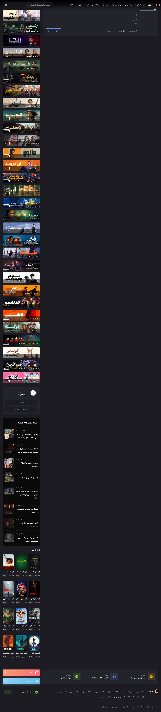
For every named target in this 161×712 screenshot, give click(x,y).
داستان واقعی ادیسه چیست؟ (28, 477)
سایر (80, 4)
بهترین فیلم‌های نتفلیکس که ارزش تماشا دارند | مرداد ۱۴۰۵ (27, 436)
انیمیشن (106, 4)
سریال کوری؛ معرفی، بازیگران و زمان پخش (27, 511)
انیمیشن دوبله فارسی (21, 402)
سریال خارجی (117, 4)
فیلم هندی (140, 697)
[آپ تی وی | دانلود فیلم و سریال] (154, 6)
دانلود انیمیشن (86, 692)
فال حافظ (131, 697)
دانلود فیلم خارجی (127, 692)
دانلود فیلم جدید (99, 692)
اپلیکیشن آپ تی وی (20, 692)
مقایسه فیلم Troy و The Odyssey (29, 465)
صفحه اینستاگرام (29, 672)
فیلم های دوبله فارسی (21, 409)
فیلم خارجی (141, 4)
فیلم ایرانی (128, 4)
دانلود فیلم (52, 31)
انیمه (87, 4)
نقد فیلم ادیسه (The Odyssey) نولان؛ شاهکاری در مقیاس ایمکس (27, 495)
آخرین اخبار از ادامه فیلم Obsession (29, 525)
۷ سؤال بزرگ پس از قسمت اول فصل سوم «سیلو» (28, 539)
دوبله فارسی (96, 4)
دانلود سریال (74, 692)
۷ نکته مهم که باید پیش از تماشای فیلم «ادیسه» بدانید (28, 451)
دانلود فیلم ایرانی (113, 692)
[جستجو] (6, 5)
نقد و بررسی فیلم (119, 697)
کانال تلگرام (30, 681)
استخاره (108, 697)
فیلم (101, 697)
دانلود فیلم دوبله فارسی (59, 692)
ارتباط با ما (71, 4)
